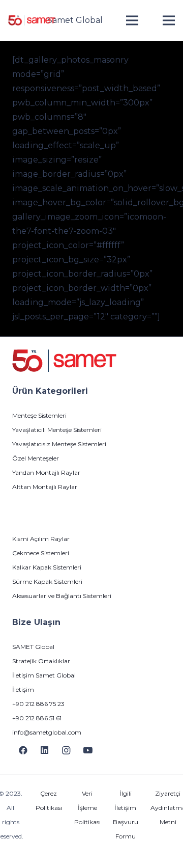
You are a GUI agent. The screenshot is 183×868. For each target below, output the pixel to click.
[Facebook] (23, 751)
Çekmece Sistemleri (40, 553)
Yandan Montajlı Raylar (46, 472)
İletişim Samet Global (44, 675)
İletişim (23, 689)
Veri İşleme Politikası (87, 808)
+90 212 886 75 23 (38, 704)
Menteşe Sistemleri (39, 415)
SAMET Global (33, 646)
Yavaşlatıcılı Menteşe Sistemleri (57, 429)
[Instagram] (66, 751)
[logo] (31, 20)
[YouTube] (88, 751)
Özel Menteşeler (35, 458)
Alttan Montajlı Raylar (44, 487)
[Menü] (132, 20)
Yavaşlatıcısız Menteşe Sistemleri (59, 444)
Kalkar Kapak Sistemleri (46, 567)
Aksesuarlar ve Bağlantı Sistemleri (61, 596)
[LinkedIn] (45, 751)
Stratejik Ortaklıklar (41, 661)
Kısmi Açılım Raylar (41, 538)
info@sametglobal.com (46, 732)
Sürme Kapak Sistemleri (47, 581)
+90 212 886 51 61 (37, 718)
